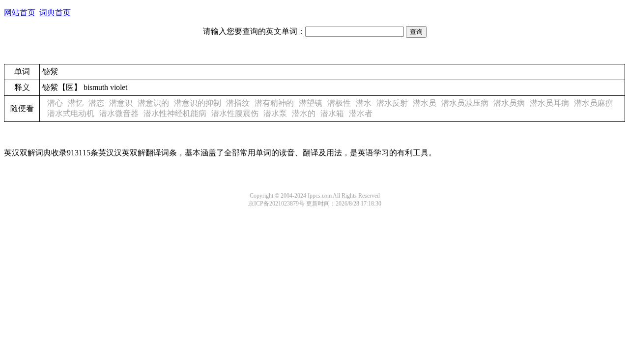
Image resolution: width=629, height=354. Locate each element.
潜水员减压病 (464, 103)
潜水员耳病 (549, 103)
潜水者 (360, 113)
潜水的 (303, 113)
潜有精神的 (274, 103)
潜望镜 (310, 103)
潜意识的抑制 (197, 103)
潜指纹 (238, 103)
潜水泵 (275, 113)
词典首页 (55, 12)
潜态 (96, 103)
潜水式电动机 (70, 113)
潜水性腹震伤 (234, 113)
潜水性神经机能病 (174, 113)
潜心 (55, 103)
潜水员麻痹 (593, 103)
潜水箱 (332, 113)
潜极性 (339, 103)
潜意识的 (153, 103)
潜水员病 (509, 103)
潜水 (364, 103)
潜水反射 (392, 103)
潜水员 (424, 103)
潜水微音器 (119, 113)
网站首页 (19, 12)
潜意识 (121, 103)
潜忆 (76, 103)
